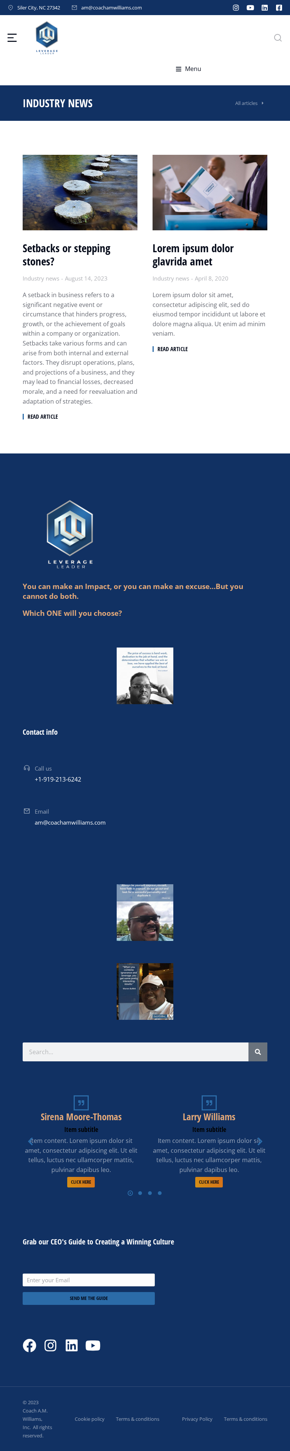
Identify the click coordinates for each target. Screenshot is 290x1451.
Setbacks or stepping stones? (66, 255)
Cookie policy (90, 1419)
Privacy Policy (197, 1419)
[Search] (257, 1051)
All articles (246, 103)
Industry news (41, 278)
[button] (188, 69)
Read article (43, 416)
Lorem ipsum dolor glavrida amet (193, 255)
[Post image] (80, 192)
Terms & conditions (137, 1419)
